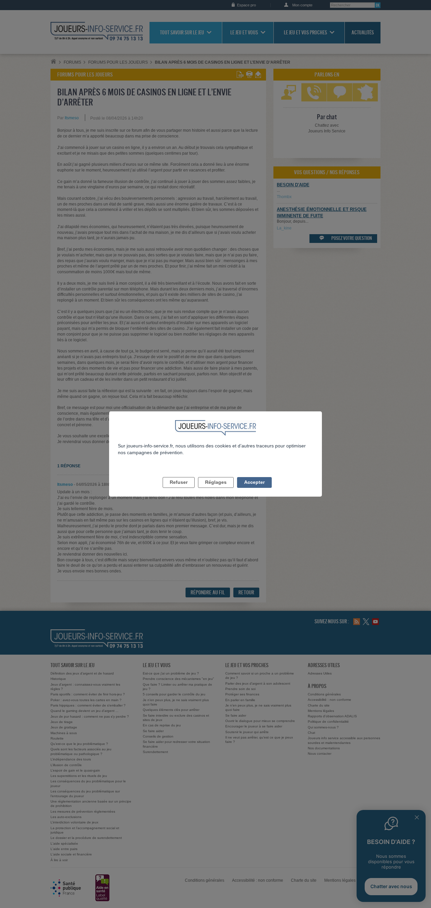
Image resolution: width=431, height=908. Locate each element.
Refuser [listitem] (179, 482)
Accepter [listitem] (254, 482)
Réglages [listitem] (216, 482)
